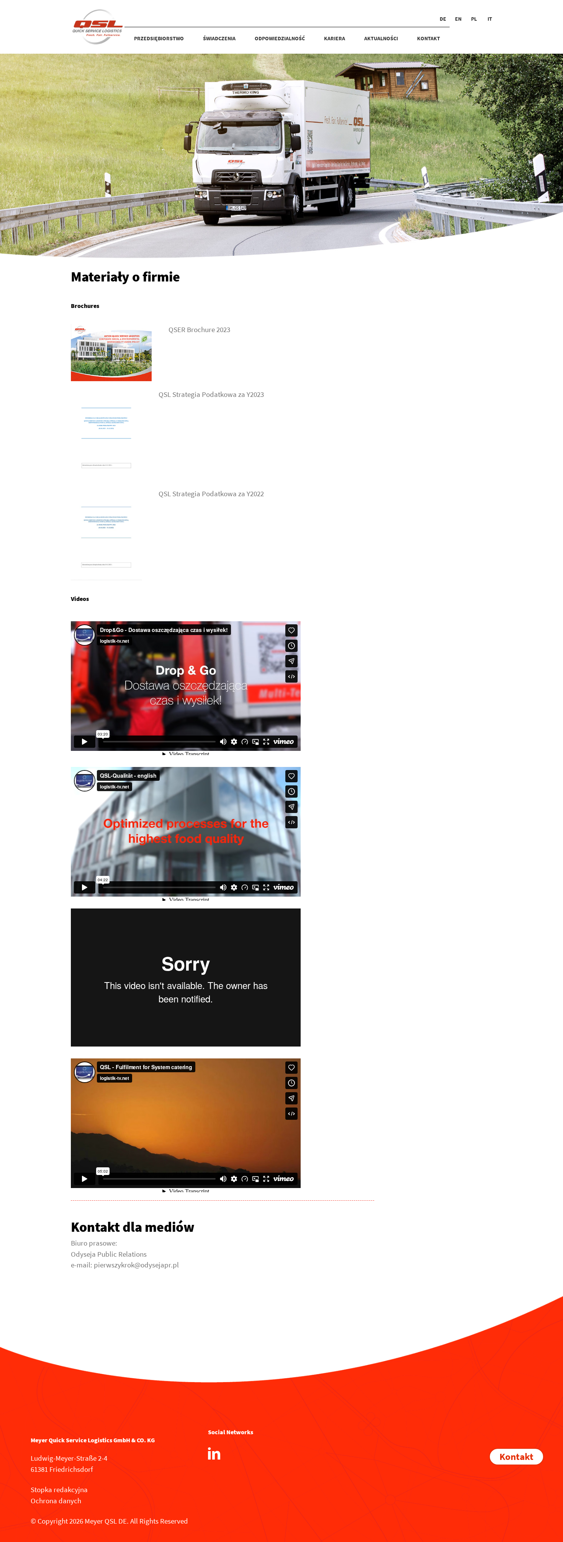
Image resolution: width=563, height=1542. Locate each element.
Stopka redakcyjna (59, 1489)
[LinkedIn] (214, 1453)
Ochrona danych (56, 1500)
